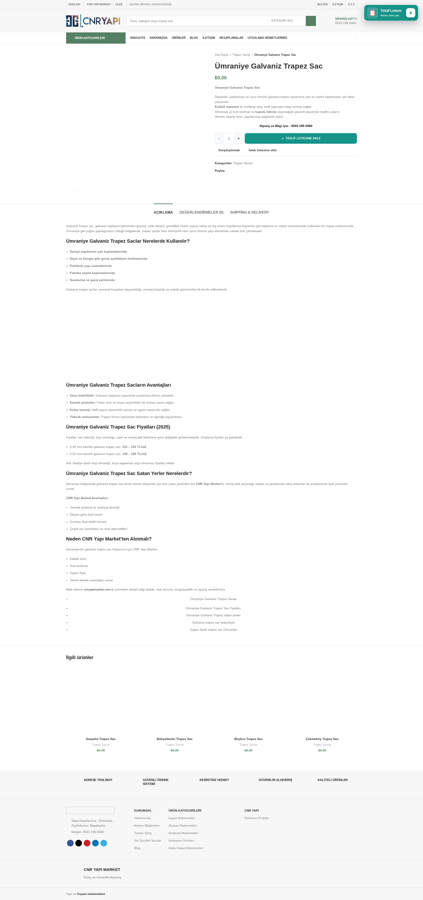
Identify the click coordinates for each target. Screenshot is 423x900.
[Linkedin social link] (305, 4)
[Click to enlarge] (74, 185)
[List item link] (98, 831)
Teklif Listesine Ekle (301, 138)
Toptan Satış (143, 833)
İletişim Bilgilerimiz (147, 825)
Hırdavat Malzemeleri (183, 833)
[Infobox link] (341, 21)
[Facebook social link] (290, 4)
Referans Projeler (257, 818)
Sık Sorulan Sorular (147, 840)
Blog (137, 848)
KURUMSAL (143, 810)
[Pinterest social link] (300, 4)
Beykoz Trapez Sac (248, 739)
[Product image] (100, 700)
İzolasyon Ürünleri (181, 840)
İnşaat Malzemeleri (182, 818)
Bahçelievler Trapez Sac (175, 739)
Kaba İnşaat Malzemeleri (186, 848)
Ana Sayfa (222, 54)
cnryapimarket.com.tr (98, 589)
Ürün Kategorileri (185, 810)
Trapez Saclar (241, 54)
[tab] (163, 210)
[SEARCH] (311, 21)
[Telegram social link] (310, 4)
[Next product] (354, 55)
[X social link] (295, 4)
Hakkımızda (142, 818)
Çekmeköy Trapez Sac (322, 739)
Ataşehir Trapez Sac (101, 739)
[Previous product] (346, 55)
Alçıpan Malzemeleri (183, 825)
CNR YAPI (252, 810)
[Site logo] (93, 20)
